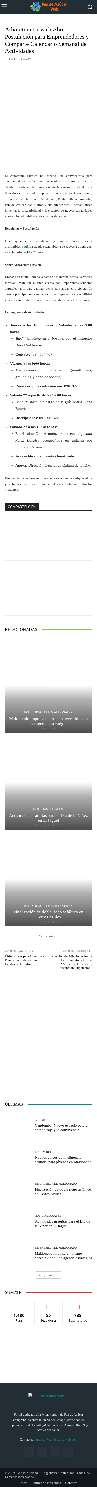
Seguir (48, 1304)
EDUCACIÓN (43, 1152)
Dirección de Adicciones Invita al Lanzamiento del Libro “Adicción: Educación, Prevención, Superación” (71, 962)
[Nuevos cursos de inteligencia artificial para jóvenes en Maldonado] (18, 1157)
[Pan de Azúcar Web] (48, 1399)
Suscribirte (77, 1304)
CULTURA (41, 1120)
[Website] (55, 1452)
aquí (25, 246)
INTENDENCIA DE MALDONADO (48, 712)
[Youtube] (68, 1452)
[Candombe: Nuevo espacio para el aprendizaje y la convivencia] (18, 1125)
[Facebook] (29, 1452)
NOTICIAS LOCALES (48, 809)
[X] (42, 1452)
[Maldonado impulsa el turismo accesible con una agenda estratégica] (48, 685)
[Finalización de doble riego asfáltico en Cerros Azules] (48, 878)
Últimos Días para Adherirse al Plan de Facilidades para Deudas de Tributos (25, 960)
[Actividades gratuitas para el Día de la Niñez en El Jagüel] (48, 782)
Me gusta (19, 1304)
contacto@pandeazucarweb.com (55, 1439)
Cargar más (47, 936)
